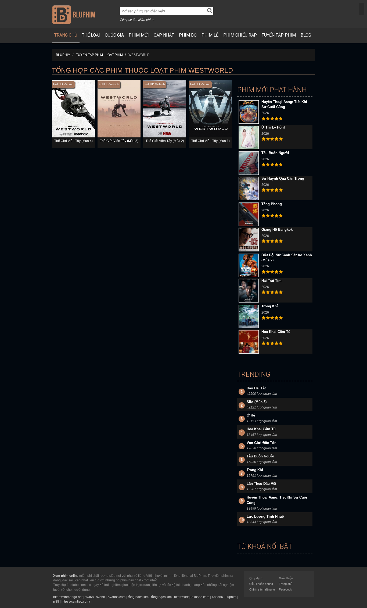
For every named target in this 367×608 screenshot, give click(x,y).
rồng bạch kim (138, 597)
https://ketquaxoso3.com (191, 597)
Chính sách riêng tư (262, 589)
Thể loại (91, 35)
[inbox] (361, 9)
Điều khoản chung (261, 583)
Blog (306, 35)
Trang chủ (65, 35)
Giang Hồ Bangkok (277, 229)
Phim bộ (188, 35)
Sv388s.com (116, 597)
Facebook (285, 589)
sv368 (89, 597)
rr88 (56, 601)
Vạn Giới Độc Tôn (261, 443)
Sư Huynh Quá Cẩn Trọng (282, 178)
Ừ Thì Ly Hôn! (273, 127)
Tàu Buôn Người (275, 153)
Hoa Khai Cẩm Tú (275, 332)
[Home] (74, 14)
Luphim (230, 597)
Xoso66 (217, 597)
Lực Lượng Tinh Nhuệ (265, 516)
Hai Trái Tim (271, 281)
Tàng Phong (271, 204)
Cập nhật (164, 35)
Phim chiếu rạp (240, 35)
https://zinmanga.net (67, 597)
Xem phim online (65, 576)
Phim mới (139, 35)
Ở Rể (251, 415)
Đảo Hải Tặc (257, 388)
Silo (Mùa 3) (257, 402)
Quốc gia (114, 35)
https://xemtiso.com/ (76, 601)
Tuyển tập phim (279, 35)
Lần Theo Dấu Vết (261, 484)
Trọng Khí (269, 306)
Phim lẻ (210, 35)
